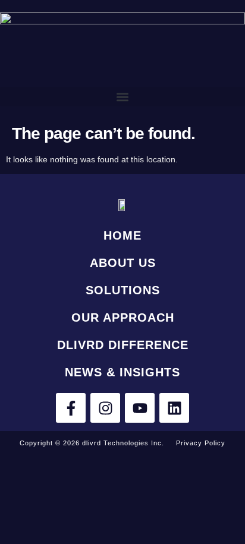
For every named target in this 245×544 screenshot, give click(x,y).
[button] (122, 96)
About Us (123, 262)
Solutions (123, 290)
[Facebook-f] (71, 408)
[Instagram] (105, 408)
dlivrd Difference (123, 344)
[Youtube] (140, 408)
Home (122, 235)
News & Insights (122, 372)
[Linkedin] (174, 408)
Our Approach (122, 317)
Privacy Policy (200, 442)
